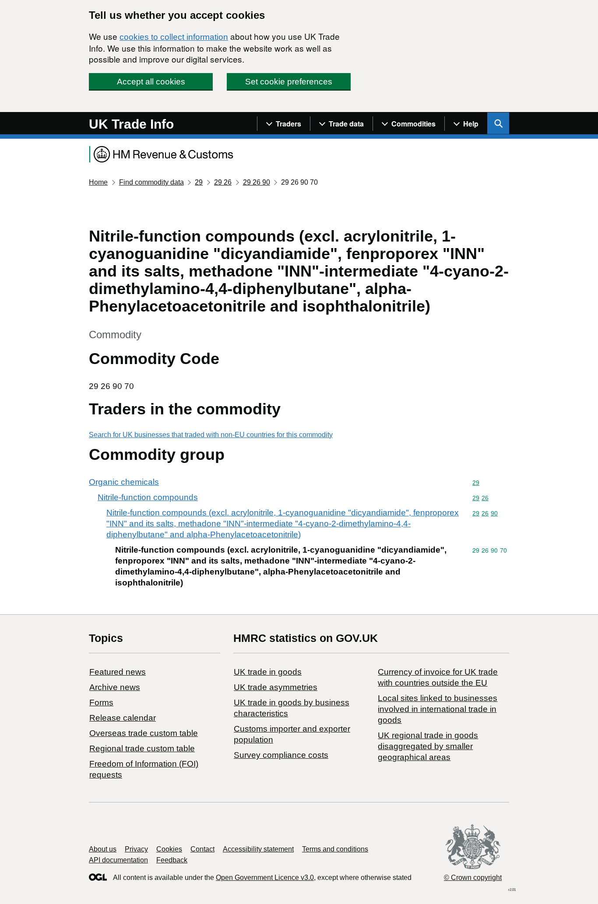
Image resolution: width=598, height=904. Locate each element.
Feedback (171, 860)
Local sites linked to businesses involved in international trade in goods (437, 709)
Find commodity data (151, 182)
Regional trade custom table (142, 748)
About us (102, 849)
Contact (202, 849)
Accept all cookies (151, 81)
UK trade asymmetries (275, 687)
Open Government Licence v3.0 (265, 877)
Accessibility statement (258, 849)
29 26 (223, 182)
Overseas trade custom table (143, 733)
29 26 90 (256, 182)
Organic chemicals (124, 482)
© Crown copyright (473, 877)
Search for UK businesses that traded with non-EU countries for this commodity (211, 434)
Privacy (136, 849)
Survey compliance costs (281, 755)
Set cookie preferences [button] (288, 81)
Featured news (117, 671)
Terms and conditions (335, 849)
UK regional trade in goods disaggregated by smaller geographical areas (428, 746)
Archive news (114, 687)
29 (199, 182)
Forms (101, 702)
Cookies (169, 849)
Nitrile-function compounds (148, 497)
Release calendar (122, 717)
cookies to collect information (174, 37)
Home (98, 182)
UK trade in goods (268, 671)
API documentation (118, 860)
